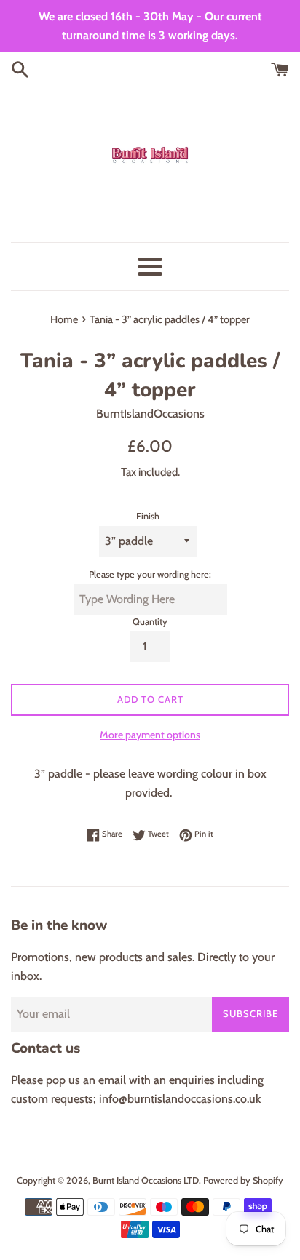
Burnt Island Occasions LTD (145, 1180)
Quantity (150, 621)
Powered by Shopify (243, 1180)
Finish (147, 516)
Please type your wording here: (150, 574)
